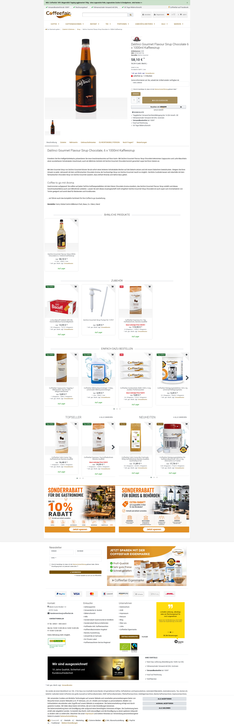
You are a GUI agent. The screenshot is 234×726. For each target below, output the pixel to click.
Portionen (122, 24)
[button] (158, 108)
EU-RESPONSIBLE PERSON (109, 142)
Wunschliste (139, 112)
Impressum (123, 613)
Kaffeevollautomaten (95, 694)
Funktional (55, 723)
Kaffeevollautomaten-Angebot (95, 629)
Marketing (80, 720)
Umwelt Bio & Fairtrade (93, 636)
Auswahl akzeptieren (164, 703)
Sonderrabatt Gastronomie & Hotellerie (98, 620)
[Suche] (130, 15)
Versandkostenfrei (154, 670)
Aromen (182, 691)
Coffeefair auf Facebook (179, 7)
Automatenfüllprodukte (154, 691)
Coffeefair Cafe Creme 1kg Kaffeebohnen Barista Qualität (61, 458)
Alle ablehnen (164, 708)
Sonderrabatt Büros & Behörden (96, 623)
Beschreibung (52, 142)
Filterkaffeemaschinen (130, 694)
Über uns (123, 623)
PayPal (132, 720)
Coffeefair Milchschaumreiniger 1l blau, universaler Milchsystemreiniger (98, 389)
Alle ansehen (106, 417)
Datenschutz (124, 607)
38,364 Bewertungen (170, 635)
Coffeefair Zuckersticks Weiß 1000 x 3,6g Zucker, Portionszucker (135, 389)
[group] (61, 301)
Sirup (78, 29)
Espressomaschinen (179, 694)
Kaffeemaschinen (74, 24)
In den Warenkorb (160, 100)
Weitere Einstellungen (70, 723)
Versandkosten (149, 73)
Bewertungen (142, 142)
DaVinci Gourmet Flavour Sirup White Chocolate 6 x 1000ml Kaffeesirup (61, 255)
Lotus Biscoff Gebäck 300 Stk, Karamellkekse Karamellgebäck (61, 321)
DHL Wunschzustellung (115, 720)
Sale (163, 24)
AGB (121, 610)
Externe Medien (95, 720)
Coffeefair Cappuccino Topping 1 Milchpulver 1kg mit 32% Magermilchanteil (61, 389)
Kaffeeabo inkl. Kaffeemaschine (96, 626)
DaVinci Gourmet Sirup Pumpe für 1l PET (98, 320)
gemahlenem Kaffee (113, 691)
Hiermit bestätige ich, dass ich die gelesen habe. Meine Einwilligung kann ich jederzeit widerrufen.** (75, 565)
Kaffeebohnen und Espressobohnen (133, 691)
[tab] (52, 142)
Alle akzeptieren (164, 699)
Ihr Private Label (90, 639)
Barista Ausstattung (92, 633)
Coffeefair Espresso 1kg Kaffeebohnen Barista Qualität (98, 458)
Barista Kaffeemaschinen (163, 694)
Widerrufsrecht (89, 613)
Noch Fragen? (128, 142)
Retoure (122, 617)
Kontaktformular (56, 619)
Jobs (121, 626)
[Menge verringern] (138, 102)
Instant (93, 24)
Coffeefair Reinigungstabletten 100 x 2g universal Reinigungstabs (172, 389)
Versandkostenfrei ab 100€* (58, 7)
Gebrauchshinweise (88, 142)
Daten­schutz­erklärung (68, 716)
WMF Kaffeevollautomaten (112, 694)
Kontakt (145, 637)
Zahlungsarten (89, 607)
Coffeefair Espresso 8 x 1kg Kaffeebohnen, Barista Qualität (135, 321)
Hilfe (86, 617)
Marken (177, 24)
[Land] (168, 14)
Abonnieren (76, 572)
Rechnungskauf (82, 7)
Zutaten (63, 142)
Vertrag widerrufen (129, 637)
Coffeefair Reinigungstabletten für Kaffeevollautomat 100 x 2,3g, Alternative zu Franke (172, 459)
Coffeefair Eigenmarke (128, 629)
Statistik (67, 720)
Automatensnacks (169, 691)
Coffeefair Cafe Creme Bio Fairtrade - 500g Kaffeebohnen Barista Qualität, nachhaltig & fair (135, 459)
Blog (121, 620)
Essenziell (55, 720)
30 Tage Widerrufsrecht (133, 7)
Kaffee (54, 24)
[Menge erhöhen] (138, 98)
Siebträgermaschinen (145, 694)
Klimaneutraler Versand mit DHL (106, 7)
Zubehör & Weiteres (144, 24)
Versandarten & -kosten (93, 610)
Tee (107, 24)
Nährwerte (73, 142)
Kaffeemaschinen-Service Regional (97, 642)
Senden (136, 94)
